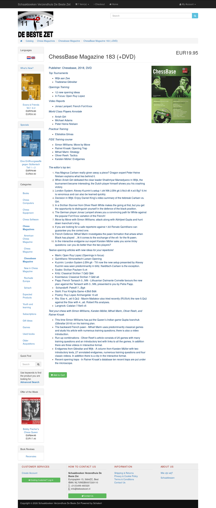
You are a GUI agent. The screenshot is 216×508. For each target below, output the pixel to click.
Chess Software (31, 219)
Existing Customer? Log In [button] (41, 480)
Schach (27, 287)
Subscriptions (29, 313)
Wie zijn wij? (167, 472)
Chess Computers (28, 201)
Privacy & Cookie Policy (126, 476)
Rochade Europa (28, 279)
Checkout (100, 4)
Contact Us (119, 482)
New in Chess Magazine (30, 269)
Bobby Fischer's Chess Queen (31, 430)
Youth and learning (28, 306)
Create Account (29, 472)
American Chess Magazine (28, 238)
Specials (24, 124)
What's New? (27, 68)
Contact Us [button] (88, 495)
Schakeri (97, 503)
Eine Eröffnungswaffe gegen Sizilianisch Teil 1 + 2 (30, 164)
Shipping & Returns (124, 472)
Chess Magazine (28, 250)
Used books (29, 333)
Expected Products (27, 296)
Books (26, 193)
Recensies (31, 456)
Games (26, 327)
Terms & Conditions (124, 479)
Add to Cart (59, 374)
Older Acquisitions (29, 342)
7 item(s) (82, 4)
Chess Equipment (28, 211)
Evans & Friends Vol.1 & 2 (31, 106)
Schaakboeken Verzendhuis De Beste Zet (44, 4)
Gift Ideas (27, 320)
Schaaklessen (168, 477)
